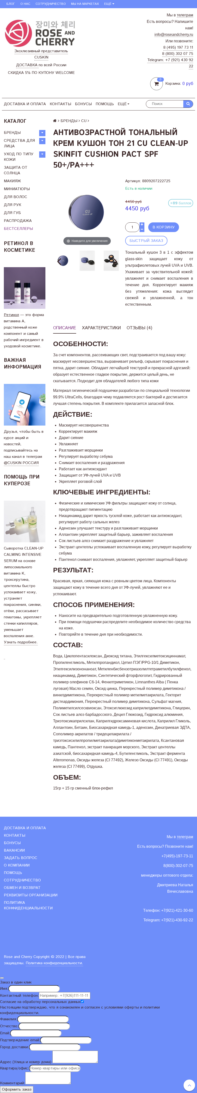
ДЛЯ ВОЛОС (15, 197)
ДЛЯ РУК (12, 205)
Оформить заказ (16, 1089)
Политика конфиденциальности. (54, 963)
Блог (10, 4)
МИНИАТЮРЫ (17, 189)
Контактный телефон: (19, 995)
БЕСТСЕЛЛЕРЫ (18, 229)
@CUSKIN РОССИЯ (21, 463)
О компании (17, 865)
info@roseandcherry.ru (173, 34)
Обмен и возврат (22, 888)
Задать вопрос (20, 858)
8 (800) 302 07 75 (177, 54)
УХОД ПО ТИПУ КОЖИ (18, 156)
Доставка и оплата (25, 104)
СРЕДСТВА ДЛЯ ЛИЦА (19, 143)
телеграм (185, 15)
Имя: (4, 988)
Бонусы (83, 104)
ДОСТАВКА (27, 65)
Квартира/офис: (14, 1068)
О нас (25, 4)
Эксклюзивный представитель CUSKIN (41, 54)
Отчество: (9, 1026)
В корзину (164, 227)
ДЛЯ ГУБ (12, 213)
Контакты (60, 104)
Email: (5, 1033)
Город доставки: (14, 1047)
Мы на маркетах (85, 4)
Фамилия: (8, 1019)
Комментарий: (12, 1083)
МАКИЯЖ (12, 181)
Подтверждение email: (20, 1040)
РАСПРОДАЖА (18, 221)
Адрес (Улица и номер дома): (26, 1062)
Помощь (105, 104)
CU (83, 121)
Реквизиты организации (30, 895)
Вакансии (14, 850)
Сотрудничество (51, 4)
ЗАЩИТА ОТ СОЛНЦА (15, 170)
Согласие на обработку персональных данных (40, 1002)
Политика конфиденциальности (28, 905)
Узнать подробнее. (21, 642)
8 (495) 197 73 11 (178, 47)
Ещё (107, 4)
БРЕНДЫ (12, 133)
